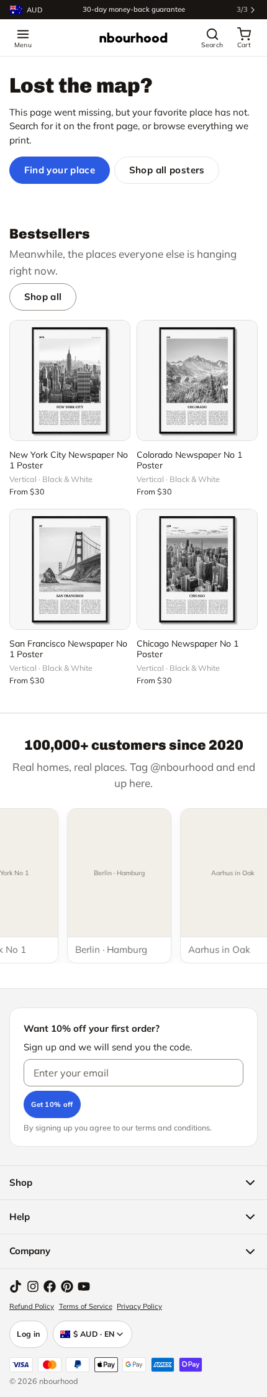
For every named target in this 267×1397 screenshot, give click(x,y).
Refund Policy (31, 1306)
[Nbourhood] (133, 37)
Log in (28, 1334)
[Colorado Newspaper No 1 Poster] (197, 380)
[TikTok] (15, 1286)
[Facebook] (49, 1286)
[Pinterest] (67, 1286)
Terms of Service (85, 1306)
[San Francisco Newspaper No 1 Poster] (69, 569)
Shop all (43, 297)
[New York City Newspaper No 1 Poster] (69, 380)
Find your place (60, 170)
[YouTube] (84, 1286)
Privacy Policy (139, 1306)
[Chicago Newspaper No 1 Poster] (197, 569)
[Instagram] (33, 1286)
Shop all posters (167, 170)
